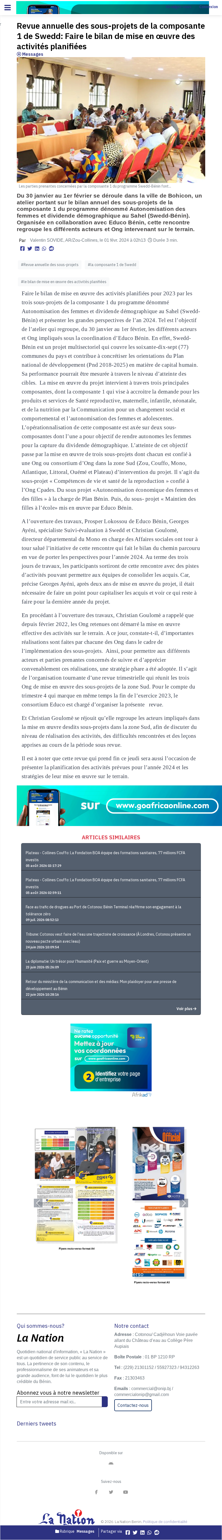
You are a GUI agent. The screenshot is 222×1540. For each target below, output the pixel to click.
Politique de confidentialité (165, 1521)
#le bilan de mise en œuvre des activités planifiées (63, 281)
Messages (32, 54)
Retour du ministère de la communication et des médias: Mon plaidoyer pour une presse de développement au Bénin (101, 985)
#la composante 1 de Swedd (112, 264)
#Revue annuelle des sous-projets (50, 264)
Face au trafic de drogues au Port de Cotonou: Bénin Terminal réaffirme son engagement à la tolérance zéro (103, 910)
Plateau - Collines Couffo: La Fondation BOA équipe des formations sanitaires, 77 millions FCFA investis (105, 856)
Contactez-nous (133, 1405)
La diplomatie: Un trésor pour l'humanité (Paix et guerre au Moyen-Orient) (87, 961)
